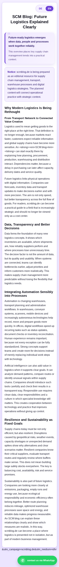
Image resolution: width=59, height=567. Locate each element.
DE (40, 8)
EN (49, 8)
